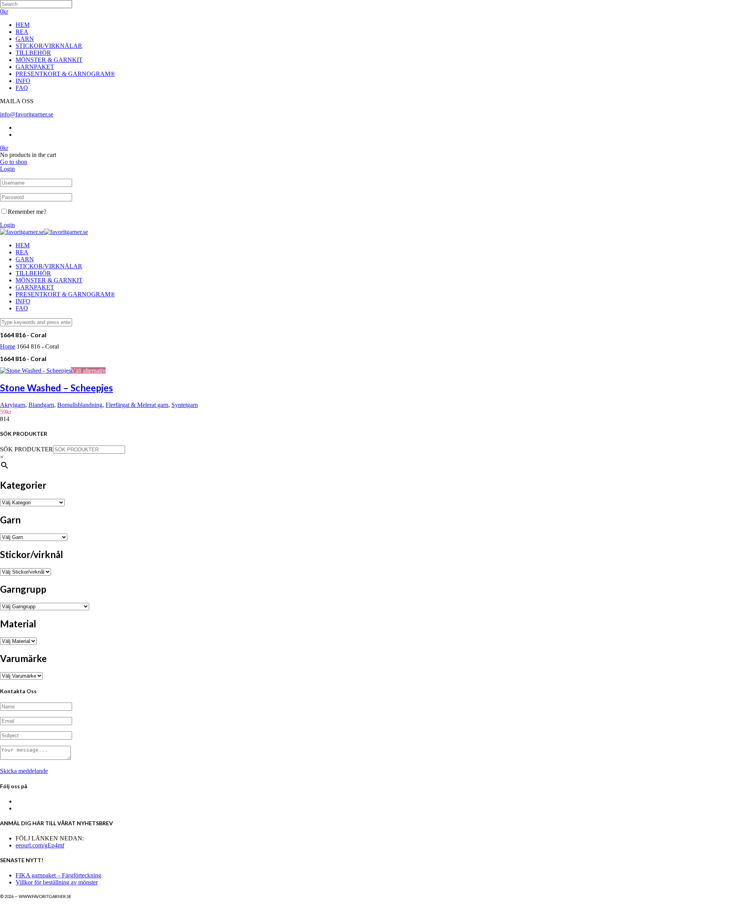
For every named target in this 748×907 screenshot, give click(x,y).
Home (7, 346)
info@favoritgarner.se (26, 114)
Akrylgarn (12, 405)
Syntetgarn (184, 405)
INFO (23, 80)
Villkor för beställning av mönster (57, 882)
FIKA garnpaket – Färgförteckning (58, 875)
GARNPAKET (35, 66)
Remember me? (27, 211)
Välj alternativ (88, 370)
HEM (23, 24)
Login (7, 169)
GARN (25, 38)
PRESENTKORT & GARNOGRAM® (65, 73)
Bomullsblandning (79, 405)
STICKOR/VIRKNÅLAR (49, 45)
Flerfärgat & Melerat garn (137, 405)
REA (22, 31)
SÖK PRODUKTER (26, 449)
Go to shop (13, 162)
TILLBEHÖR (33, 52)
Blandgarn (41, 405)
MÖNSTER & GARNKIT (49, 59)
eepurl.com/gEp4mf (40, 845)
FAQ (22, 88)
